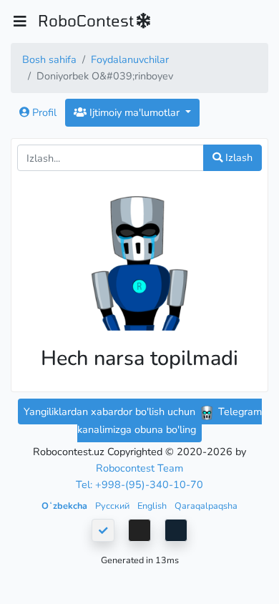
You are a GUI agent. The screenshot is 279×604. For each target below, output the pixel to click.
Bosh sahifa (49, 59)
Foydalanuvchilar (130, 59)
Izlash (237, 157)
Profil (43, 112)
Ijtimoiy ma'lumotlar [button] (134, 112)
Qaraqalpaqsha (206, 506)
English (153, 506)
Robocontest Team (139, 468)
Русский (113, 506)
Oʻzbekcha (65, 506)
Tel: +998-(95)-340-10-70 (139, 484)
